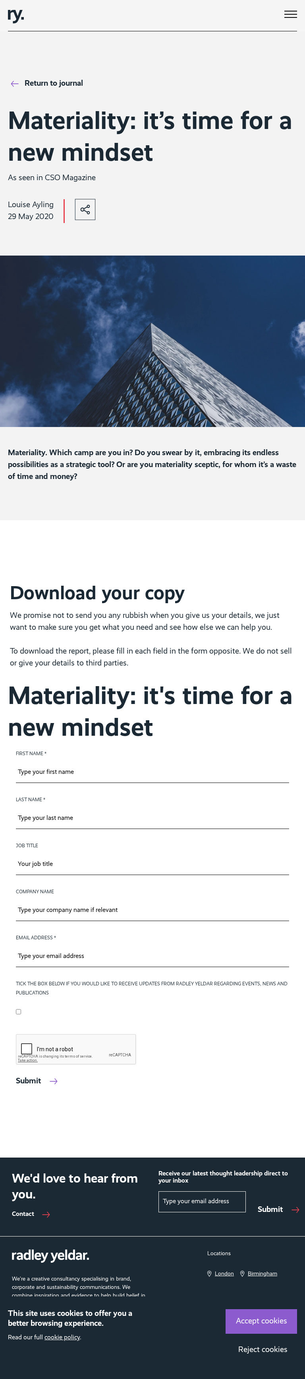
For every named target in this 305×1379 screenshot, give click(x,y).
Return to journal (54, 84)
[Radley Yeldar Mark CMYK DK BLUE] (16, 15)
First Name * (31, 754)
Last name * (30, 800)
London (224, 1274)
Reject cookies (263, 1350)
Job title (27, 846)
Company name (35, 892)
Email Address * (36, 938)
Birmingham (262, 1274)
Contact (23, 1214)
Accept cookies (261, 1321)
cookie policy (62, 1338)
